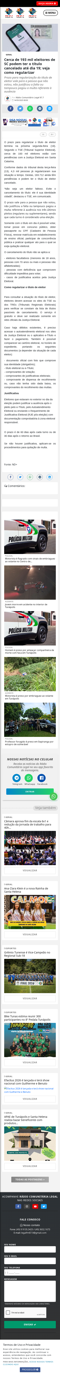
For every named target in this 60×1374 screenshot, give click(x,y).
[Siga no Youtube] (35, 1206)
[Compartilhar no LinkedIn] (49, 108)
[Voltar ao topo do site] (55, 755)
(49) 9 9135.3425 (24, 1229)
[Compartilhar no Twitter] (20, 108)
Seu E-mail (10, 1256)
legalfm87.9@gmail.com (33, 1232)
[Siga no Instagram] (27, 1206)
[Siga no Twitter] (44, 1206)
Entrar (30, 791)
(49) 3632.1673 (42, 1229)
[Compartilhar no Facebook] (10, 108)
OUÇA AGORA (46, 3)
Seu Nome (10, 1244)
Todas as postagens (29, 1179)
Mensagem (10, 1279)
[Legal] (30, 121)
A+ (52, 134)
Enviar (29, 1324)
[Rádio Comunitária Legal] (20, 13)
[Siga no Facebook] (18, 1206)
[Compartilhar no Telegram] (40, 108)
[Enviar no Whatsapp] (30, 108)
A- (43, 134)
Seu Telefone (12, 1267)
